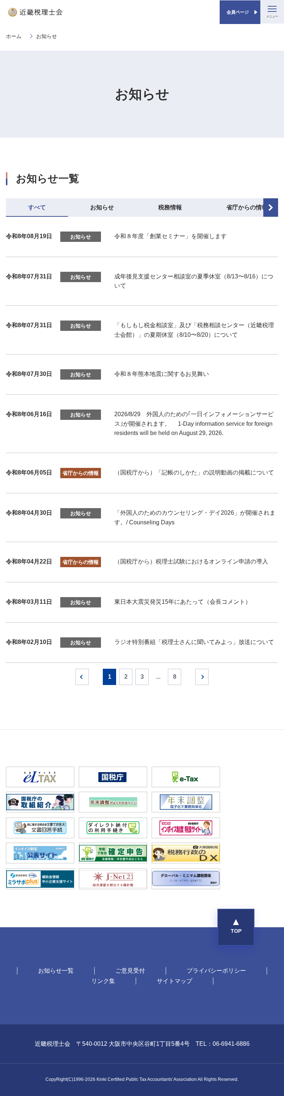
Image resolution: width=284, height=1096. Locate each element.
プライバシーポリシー (216, 970)
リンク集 (103, 981)
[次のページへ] (202, 677)
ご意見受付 (130, 970)
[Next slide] (270, 207)
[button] (235, 927)
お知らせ (102, 207)
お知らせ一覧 (56, 970)
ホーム (13, 36)
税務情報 (170, 207)
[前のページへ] (82, 677)
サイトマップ (174, 981)
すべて (37, 207)
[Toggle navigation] (272, 12)
